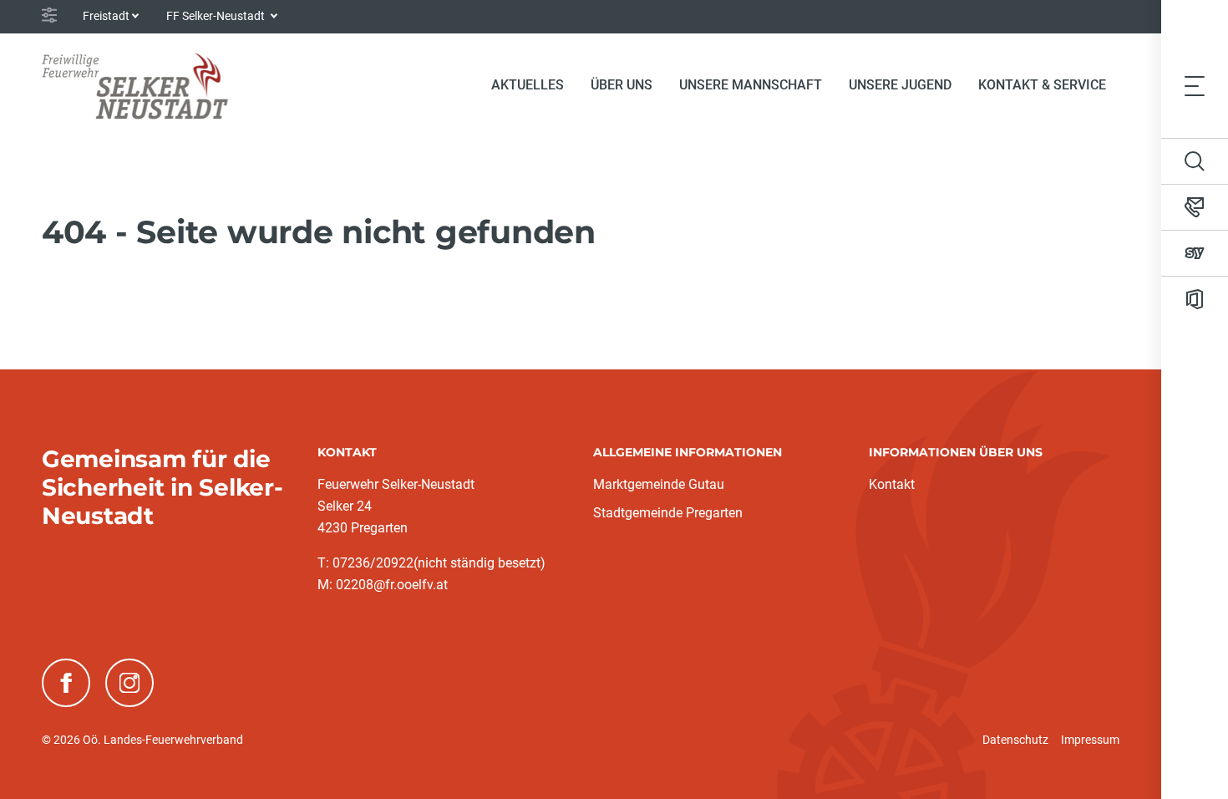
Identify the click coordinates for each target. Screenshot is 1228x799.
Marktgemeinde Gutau (658, 484)
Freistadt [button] (106, 16)
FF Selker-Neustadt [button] (216, 16)
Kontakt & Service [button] (1042, 85)
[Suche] (1194, 161)
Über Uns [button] (621, 85)
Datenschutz (1015, 739)
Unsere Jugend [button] (900, 85)
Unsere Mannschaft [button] (750, 85)
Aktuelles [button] (527, 85)
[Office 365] (1194, 299)
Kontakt (892, 484)
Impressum (1090, 739)
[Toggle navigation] (1194, 85)
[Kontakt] (1194, 207)
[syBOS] (1194, 253)
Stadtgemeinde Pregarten (668, 513)
